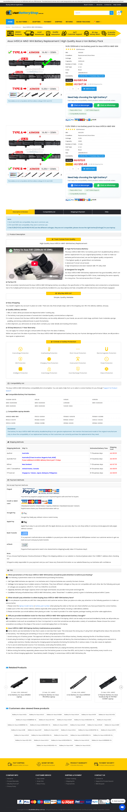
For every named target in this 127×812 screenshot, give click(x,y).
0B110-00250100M (11, 403)
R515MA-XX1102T (69, 420)
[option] (34, 70)
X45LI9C (66, 399)
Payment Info (70, 784)
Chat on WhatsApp (107, 105)
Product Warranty (13, 781)
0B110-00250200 (97, 403)
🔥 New (97, 22)
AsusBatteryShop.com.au (37, 810)
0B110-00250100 (11, 406)
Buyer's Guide (88, 5)
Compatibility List (49, 212)
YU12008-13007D (11, 399)
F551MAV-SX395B (97, 416)
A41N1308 (66, 403)
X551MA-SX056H (97, 423)
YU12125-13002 (68, 406)
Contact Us (107, 5)
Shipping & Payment (78, 212)
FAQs (106, 212)
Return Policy (41, 784)
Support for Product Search (104, 781)
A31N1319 (95, 399)
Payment (47, 22)
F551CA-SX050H (40, 416)
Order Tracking (83, 22)
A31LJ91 (37, 399)
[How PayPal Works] (91, 802)
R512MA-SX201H (40, 420)
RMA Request (100, 784)
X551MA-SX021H (68, 423)
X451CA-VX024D (97, 420)
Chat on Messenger (81, 105)
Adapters (36, 22)
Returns (69, 22)
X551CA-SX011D (10, 423)
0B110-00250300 (40, 406)
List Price (69, 80)
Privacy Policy (11, 786)
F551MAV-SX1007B (69, 416)
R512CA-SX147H (11, 420)
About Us (99, 5)
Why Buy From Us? (13, 784)
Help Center (117, 5)
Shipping (58, 22)
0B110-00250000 (40, 403)
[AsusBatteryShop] (24, 13)
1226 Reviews (80, 49)
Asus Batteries (16, 27)
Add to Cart (90, 89)
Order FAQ (40, 781)
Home (10, 22)
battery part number (42, 606)
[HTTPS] (104, 802)
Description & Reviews (20, 212)
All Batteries (21, 22)
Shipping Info (70, 781)
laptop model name (26, 606)
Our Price (69, 84)
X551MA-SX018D (40, 423)
